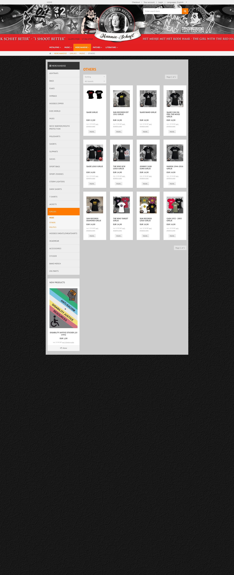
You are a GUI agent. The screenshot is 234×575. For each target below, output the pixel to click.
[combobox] (177, 2)
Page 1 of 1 (171, 77)
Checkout (136, 2)
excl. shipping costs (68, 342)
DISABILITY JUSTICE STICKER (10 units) (63, 333)
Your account (149, 2)
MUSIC (67, 47)
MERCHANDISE (81, 47)
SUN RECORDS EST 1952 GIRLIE (120, 113)
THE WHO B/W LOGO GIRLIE (119, 167)
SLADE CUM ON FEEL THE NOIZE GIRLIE (173, 114)
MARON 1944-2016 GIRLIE (175, 167)
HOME (49, 2)
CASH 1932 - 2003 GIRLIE (174, 219)
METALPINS (54, 47)
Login (160, 2)
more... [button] (92, 131)
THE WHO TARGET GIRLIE (120, 219)
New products (57, 282)
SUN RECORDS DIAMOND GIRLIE (93, 219)
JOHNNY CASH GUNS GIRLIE (146, 167)
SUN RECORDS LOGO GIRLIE (146, 219)
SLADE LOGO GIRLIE (94, 166)
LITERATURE (111, 47)
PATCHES (97, 47)
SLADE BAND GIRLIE (148, 112)
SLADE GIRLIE (92, 112)
